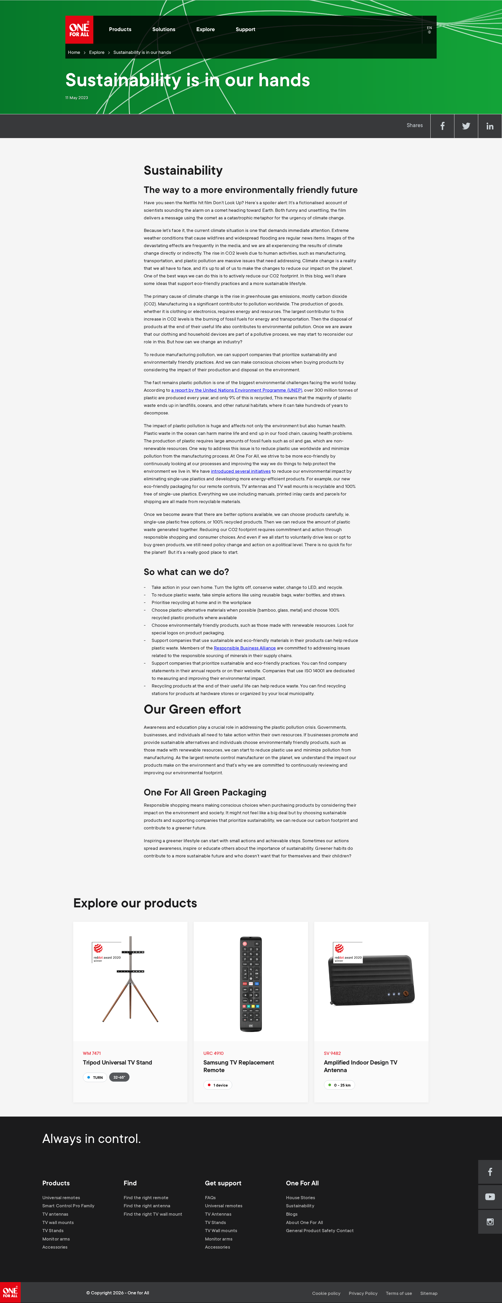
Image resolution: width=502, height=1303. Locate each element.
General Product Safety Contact (320, 1231)
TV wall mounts (58, 1223)
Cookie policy (326, 1293)
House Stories (300, 1198)
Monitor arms (56, 1239)
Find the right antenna (147, 1206)
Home (74, 52)
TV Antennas (218, 1214)
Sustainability (300, 1206)
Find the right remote (146, 1198)
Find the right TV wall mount (153, 1214)
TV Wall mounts (221, 1231)
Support (245, 30)
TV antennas (55, 1214)
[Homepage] (79, 30)
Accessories (54, 1247)
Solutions (163, 30)
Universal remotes (61, 1198)
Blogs (292, 1214)
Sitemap (429, 1293)
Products (120, 30)
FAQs (210, 1198)
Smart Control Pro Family (68, 1206)
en (432, 32)
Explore (205, 30)
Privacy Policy (363, 1293)
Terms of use (399, 1293)
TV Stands (53, 1231)
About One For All (304, 1223)
